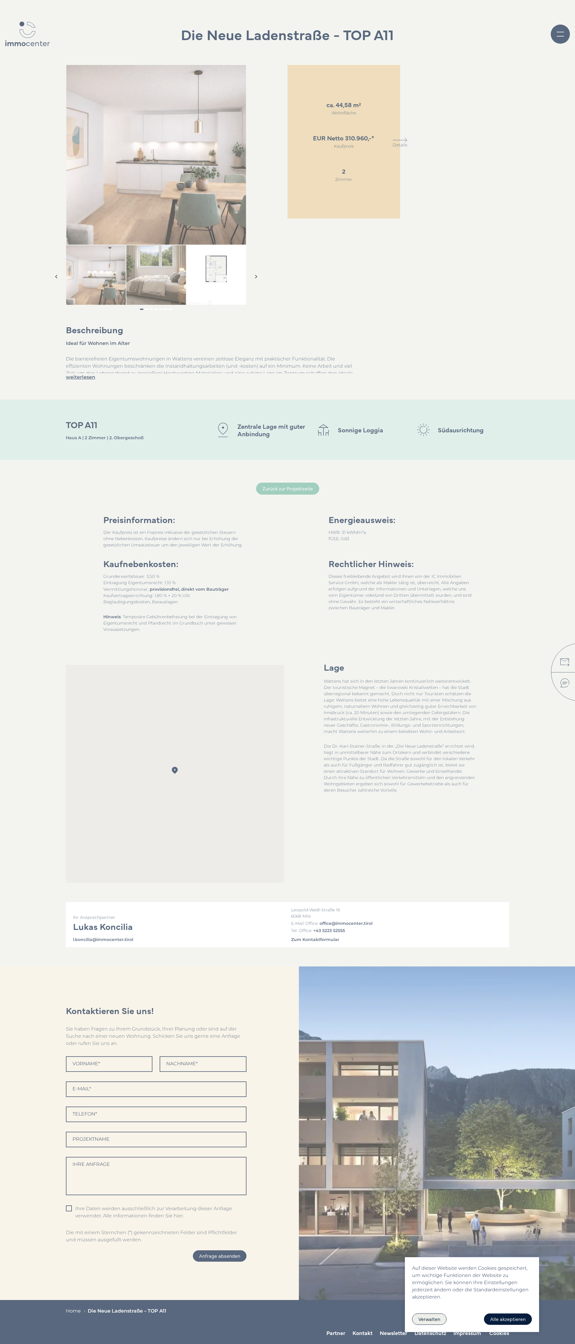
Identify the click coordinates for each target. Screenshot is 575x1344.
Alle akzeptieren (508, 1319)
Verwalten (429, 1319)
